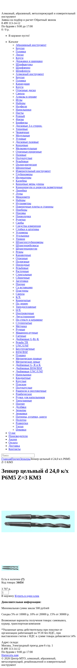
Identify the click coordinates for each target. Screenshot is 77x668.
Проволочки (23, 216)
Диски (20, 54)
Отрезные (22, 258)
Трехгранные (24, 400)
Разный (20, 116)
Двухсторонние (25, 316)
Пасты (20, 112)
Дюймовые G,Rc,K (27, 339)
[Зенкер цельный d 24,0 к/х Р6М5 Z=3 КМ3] (38, 557)
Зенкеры (21, 410)
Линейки (21, 190)
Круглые (21, 381)
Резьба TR (22, 342)
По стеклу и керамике (29, 319)
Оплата (13, 442)
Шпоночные (23, 167)
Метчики (21, 326)
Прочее (20, 403)
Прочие (20, 284)
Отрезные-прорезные (29, 151)
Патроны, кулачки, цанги (31, 416)
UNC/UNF (22, 345)
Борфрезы (22, 122)
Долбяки (21, 407)
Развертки (22, 423)
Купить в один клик (27, 595)
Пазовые (21, 154)
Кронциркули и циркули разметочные (39, 187)
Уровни (20, 238)
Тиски (19, 426)
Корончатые (23, 300)
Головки (21, 51)
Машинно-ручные (27, 332)
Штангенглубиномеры (29, 242)
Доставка (14, 445)
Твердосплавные (26, 306)
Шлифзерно (23, 67)
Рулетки (21, 219)
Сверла (20, 93)
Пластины (22, 290)
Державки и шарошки (29, 61)
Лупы (19, 193)
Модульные (23, 135)
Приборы (21, 209)
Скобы (20, 222)
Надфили (21, 106)
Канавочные (23, 255)
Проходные (23, 264)
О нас (12, 432)
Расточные (22, 271)
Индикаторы (23, 177)
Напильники (23, 109)
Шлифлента (23, 70)
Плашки (21, 355)
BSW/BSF (22, 352)
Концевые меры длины (30, 183)
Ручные (20, 329)
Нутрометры (23, 203)
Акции (13, 439)
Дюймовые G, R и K (28, 365)
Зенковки (21, 413)
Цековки (21, 429)
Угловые (21, 138)
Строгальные (24, 274)
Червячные (22, 132)
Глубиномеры (24, 174)
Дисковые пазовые (27, 141)
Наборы (20, 103)
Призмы (21, 213)
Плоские (21, 384)
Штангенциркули (26, 248)
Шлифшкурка (24, 64)
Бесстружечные (25, 348)
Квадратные (23, 377)
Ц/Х (18, 310)
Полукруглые (24, 158)
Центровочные (25, 313)
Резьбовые (22, 161)
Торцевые (22, 129)
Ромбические (24, 394)
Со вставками (24, 287)
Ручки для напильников (30, 397)
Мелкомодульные (26, 148)
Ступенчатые (24, 322)
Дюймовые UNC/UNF (29, 371)
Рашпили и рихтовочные (31, 390)
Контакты (15, 449)
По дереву (22, 303)
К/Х (18, 297)
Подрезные (22, 261)
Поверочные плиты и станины (34, 206)
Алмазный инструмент (30, 74)
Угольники (22, 235)
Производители (18, 436)
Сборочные (23, 277)
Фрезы (20, 119)
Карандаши (23, 83)
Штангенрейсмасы (27, 245)
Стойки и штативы (27, 229)
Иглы (19, 99)
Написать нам (9, 655)
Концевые (22, 145)
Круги (19, 57)
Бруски (20, 48)
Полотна (21, 419)
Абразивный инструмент (31, 45)
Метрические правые (29, 358)
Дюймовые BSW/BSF (29, 368)
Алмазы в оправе (26, 96)
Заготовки (22, 280)
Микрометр (23, 196)
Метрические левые (28, 361)
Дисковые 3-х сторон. (29, 125)
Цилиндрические (26, 164)
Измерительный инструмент (33, 171)
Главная (6, 458)
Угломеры (22, 232)
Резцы (19, 251)
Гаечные (21, 335)
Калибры (21, 180)
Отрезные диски (26, 90)
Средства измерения (28, 226)
